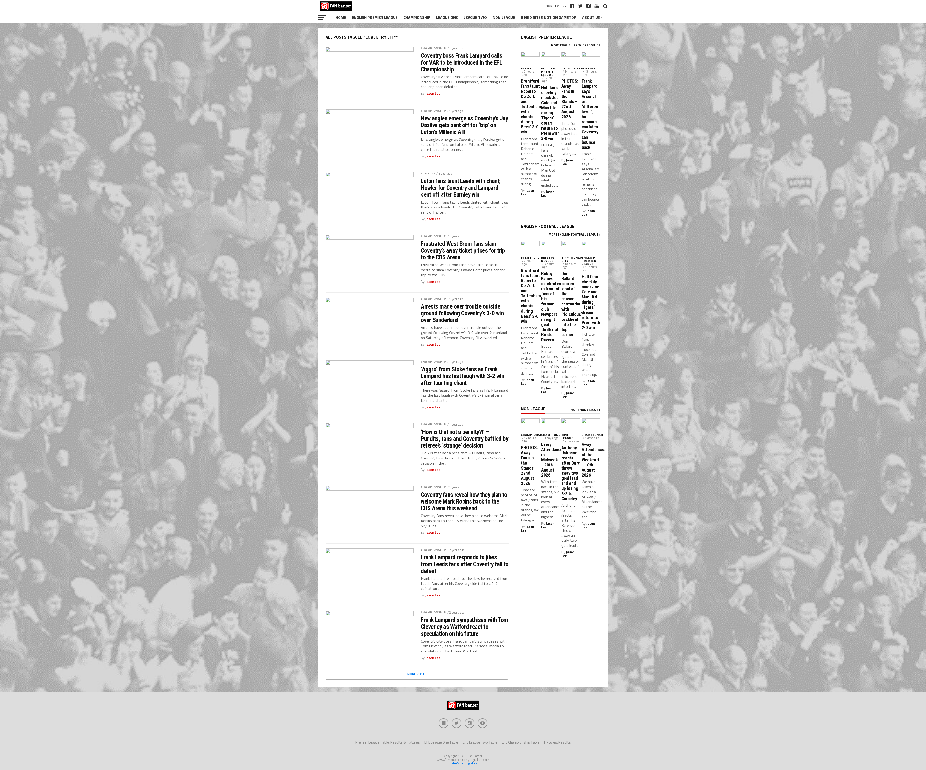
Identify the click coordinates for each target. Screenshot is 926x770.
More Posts (416, 674)
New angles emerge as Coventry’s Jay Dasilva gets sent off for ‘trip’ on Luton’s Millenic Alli (464, 125)
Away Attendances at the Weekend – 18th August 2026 (591, 460)
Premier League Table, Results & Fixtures (387, 742)
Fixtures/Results (557, 742)
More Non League (585, 409)
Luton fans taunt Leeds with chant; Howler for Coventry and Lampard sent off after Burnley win (461, 188)
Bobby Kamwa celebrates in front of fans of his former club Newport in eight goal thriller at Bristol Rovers (550, 306)
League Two (475, 17)
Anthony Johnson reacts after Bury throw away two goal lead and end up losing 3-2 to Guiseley (570, 473)
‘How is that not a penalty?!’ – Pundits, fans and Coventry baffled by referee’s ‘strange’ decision (464, 439)
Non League (504, 17)
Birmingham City (572, 259)
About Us (591, 17)
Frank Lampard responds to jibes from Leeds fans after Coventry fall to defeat (465, 564)
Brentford (530, 68)
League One (447, 17)
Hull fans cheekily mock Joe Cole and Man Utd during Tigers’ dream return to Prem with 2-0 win (550, 113)
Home (341, 17)
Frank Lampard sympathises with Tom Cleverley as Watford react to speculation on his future (464, 627)
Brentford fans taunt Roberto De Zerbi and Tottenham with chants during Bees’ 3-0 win (530, 106)
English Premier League (375, 17)
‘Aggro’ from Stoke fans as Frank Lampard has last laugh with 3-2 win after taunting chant (462, 376)
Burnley (428, 173)
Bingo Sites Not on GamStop (548, 17)
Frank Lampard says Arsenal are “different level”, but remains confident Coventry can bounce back (591, 114)
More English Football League (574, 234)
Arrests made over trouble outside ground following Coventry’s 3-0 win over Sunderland (462, 313)
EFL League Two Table (480, 742)
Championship (416, 17)
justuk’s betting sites (463, 763)
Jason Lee (432, 93)
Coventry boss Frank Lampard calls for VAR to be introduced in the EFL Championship (461, 62)
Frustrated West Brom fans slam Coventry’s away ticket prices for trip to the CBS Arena (463, 250)
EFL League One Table (441, 742)
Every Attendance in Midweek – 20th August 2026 (550, 460)
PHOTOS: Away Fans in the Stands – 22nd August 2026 (569, 98)
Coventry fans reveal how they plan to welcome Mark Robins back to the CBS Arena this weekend (464, 501)
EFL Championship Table (520, 742)
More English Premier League (575, 45)
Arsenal (589, 68)
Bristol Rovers (548, 259)
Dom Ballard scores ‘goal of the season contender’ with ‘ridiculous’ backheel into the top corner (570, 304)
